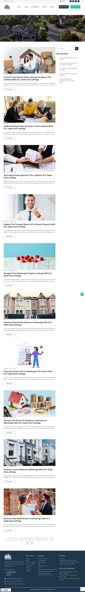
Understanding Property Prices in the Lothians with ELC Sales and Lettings (28, 127)
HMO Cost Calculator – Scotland (67, 564)
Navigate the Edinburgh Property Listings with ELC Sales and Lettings (28, 274)
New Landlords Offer (43, 558)
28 (27, 543)
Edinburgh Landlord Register (44, 573)
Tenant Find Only (42, 562)
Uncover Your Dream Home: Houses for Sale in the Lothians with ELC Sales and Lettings (27, 78)
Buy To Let (40, 567)
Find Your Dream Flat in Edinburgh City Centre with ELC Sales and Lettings (28, 372)
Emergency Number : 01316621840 (15, 584)
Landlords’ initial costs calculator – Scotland (69, 562)
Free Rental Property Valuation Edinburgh (47, 569)
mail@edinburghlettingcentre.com (14, 578)
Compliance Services (31, 562)
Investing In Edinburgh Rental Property (68, 560)
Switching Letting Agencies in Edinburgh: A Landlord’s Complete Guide (67, 80)
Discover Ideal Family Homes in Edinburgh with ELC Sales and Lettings (28, 323)
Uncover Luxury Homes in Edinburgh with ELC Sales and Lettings (28, 470)
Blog (27, 560)
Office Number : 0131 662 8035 (14, 581)
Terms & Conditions (30, 564)
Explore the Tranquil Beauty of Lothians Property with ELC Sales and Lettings (29, 225)
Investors (62, 558)
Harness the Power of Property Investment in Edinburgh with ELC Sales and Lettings (25, 421)
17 (42, 539)
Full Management (42, 560)
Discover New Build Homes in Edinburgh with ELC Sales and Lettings (27, 519)
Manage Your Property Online (45, 574)
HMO (39, 564)
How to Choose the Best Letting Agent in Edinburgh (68, 74)
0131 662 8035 (10, 1)
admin (6, 74)
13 (25, 539)
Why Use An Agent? (42, 565)
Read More (9, 89)
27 (51, 539)
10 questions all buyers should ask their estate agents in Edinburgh (68, 63)
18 (46, 539)
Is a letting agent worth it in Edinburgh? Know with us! (68, 69)
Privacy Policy (29, 565)
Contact (28, 567)
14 (29, 539)
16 (38, 539)
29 (31, 543)
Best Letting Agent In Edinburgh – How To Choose (68, 58)
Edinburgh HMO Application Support (46, 571)
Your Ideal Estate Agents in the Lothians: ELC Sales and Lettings (28, 176)
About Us (28, 558)
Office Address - (10, 569)
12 (21, 539)
